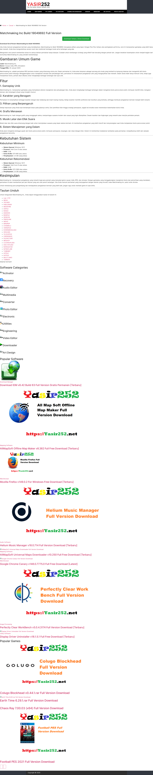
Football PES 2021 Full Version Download (27, 761)
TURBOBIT (7, 251)
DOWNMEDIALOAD (10, 230)
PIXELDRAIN (8, 204)
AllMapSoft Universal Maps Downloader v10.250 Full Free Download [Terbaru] (46, 554)
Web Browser (4, 479)
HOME (29, 11)
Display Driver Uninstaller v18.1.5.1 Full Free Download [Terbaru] (37, 636)
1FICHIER (7, 202)
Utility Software (5, 633)
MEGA (6, 200)
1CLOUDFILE (8, 234)
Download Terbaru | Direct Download (76, 39)
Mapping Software (6, 445)
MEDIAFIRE (7, 207)
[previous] (1, 767)
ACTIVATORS (60, 11)
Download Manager (6, 382)
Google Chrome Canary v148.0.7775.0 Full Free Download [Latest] (39, 563)
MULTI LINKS (8, 257)
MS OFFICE (107, 11)
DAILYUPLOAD (8, 245)
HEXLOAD (7, 232)
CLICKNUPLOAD (9, 243)
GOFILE (6, 209)
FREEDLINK (7, 219)
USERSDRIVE (8, 236)
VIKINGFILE (7, 228)
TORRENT (7, 260)
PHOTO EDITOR (119, 11)
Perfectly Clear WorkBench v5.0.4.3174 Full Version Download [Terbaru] (42, 627)
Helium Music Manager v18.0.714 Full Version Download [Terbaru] (38, 545)
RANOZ (6, 211)
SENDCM (7, 217)
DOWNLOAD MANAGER (74, 11)
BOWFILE (7, 215)
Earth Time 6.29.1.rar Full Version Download (29, 700)
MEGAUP (7, 240)
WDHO (6, 221)
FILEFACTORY (8, 238)
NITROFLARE (8, 249)
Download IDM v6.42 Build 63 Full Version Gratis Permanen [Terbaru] (40, 385)
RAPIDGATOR (8, 247)
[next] (4, 767)
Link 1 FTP (7, 198)
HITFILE (6, 253)
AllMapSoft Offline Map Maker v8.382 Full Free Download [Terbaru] (39, 448)
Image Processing (6, 624)
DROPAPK (7, 213)
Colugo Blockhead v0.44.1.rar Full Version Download (35, 693)
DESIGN (87, 11)
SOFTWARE (38, 11)
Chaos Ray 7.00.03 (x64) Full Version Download (31, 708)
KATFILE (6, 255)
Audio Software (5, 542)
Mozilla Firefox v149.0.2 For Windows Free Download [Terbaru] (37, 481)
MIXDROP (7, 223)
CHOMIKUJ (7, 226)
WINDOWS (97, 11)
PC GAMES (49, 11)
